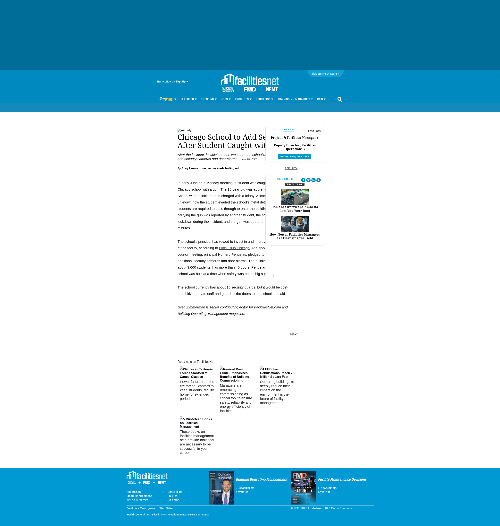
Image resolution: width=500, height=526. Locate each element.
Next (293, 334)
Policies (172, 496)
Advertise (242, 492)
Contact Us (175, 492)
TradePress (315, 508)
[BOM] (228, 91)
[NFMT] (272, 90)
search (340, 99)
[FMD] (250, 91)
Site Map (173, 500)
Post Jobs (314, 131)
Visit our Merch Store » (325, 74)
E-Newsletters (245, 488)
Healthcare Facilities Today (142, 514)
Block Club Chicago (234, 248)
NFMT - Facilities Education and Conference (185, 514)
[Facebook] (303, 180)
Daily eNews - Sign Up (171, 82)
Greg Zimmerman (191, 307)
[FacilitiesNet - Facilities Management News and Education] (250, 79)
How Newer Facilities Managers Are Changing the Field (295, 236)
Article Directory (137, 500)
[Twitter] (308, 180)
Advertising (134, 492)
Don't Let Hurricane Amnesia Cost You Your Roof (294, 209)
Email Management (139, 496)
